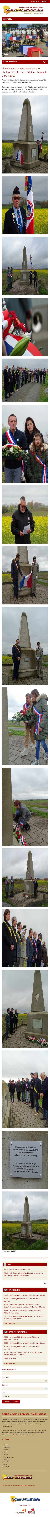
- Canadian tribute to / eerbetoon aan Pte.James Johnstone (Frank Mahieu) (23, 1317)
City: (3, 1393)
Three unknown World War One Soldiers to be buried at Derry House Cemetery (23, 1274)
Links (5, 1464)
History (5, 1450)
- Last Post (10, 1358)
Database (6, 1447)
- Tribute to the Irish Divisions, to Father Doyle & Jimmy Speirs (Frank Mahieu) (23, 1353)
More (6, 1324)
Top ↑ (45, 1283)
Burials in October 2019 (17, 1270)
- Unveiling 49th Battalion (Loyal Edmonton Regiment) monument (21, 1338)
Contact (6, 1467)
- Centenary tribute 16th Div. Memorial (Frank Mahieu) (22, 1300)
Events (5, 1454)
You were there (8, 1457)
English (44, 2)
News (5, 1452)
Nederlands (35, 2)
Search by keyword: (9, 1369)
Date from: (5, 1377)
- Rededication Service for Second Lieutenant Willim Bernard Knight (22, 1312)
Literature (6, 1462)
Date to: (5, 1385)
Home (5, 1445)
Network (6, 1459)
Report (12, 1324)
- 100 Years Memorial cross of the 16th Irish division (24, 1295)
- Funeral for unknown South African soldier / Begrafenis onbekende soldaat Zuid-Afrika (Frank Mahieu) (24, 1306)
